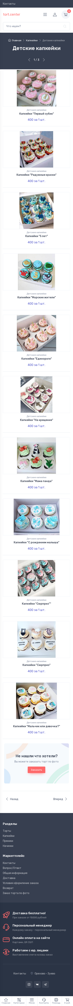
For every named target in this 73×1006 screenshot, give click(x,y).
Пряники (8, 841)
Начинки (8, 846)
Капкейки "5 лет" (36, 236)
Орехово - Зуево (45, 973)
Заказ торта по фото (16, 893)
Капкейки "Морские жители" (36, 297)
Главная (16, 40)
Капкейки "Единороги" (36, 358)
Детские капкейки (36, 110)
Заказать (36, 769)
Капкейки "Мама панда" (36, 481)
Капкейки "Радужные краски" (36, 174)
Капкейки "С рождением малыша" (36, 542)
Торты (7, 831)
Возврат (8, 888)
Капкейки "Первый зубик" (36, 113)
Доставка (9, 878)
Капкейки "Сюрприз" (36, 665)
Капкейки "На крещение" (36, 420)
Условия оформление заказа (21, 883)
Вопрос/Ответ (12, 868)
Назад (14, 799)
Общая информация (15, 873)
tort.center (11, 14)
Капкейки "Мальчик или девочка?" (36, 726)
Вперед (58, 799)
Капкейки (8, 836)
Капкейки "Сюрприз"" (36, 603)
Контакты (9, 3)
